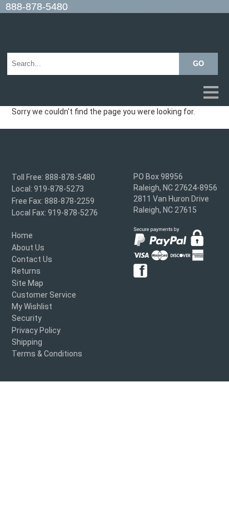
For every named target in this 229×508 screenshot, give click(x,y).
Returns (26, 271)
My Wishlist (32, 306)
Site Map (27, 283)
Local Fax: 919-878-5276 (55, 212)
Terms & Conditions (47, 354)
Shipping (27, 342)
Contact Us (32, 259)
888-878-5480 (37, 6)
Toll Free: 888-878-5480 (53, 177)
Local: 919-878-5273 (48, 189)
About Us (28, 247)
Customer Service (44, 294)
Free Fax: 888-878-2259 (53, 201)
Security (27, 318)
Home (22, 236)
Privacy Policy (36, 330)
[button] (114, 93)
